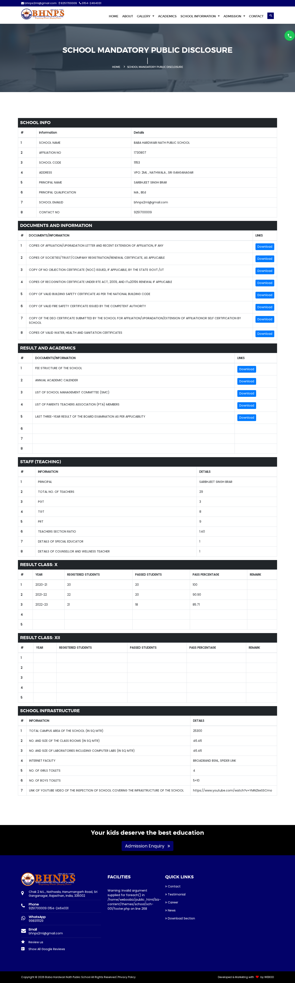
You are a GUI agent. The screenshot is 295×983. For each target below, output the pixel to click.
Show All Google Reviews (46, 949)
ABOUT (127, 16)
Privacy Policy (127, 977)
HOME (113, 16)
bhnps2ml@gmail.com (41, 3)
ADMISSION (233, 16)
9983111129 (36, 921)
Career (172, 902)
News (171, 910)
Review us (35, 942)
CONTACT (256, 16)
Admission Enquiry (145, 846)
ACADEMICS (167, 16)
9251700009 (68, 3)
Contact (174, 886)
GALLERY (144, 16)
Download (264, 246)
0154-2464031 (91, 3)
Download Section (181, 918)
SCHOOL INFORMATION (199, 16)
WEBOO (269, 977)
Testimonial (176, 894)
